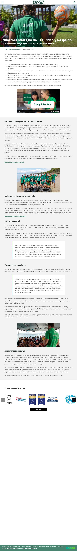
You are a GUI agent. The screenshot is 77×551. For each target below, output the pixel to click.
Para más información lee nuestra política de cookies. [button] (22, 548)
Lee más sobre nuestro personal (14, 162)
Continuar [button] (70, 547)
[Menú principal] (2, 2)
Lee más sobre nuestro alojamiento (15, 216)
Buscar (74, 2)
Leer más (38, 409)
